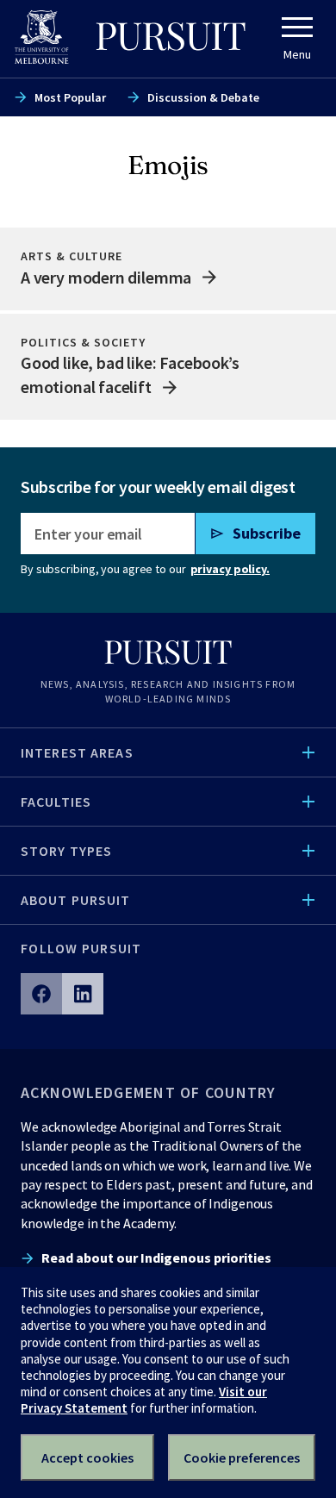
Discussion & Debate (203, 97)
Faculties (56, 801)
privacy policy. (230, 569)
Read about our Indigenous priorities (156, 1257)
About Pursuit (76, 899)
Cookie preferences (242, 1457)
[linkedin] (82, 993)
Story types (66, 850)
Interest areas (77, 752)
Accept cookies (87, 1457)
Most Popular (70, 97)
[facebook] (41, 993)
